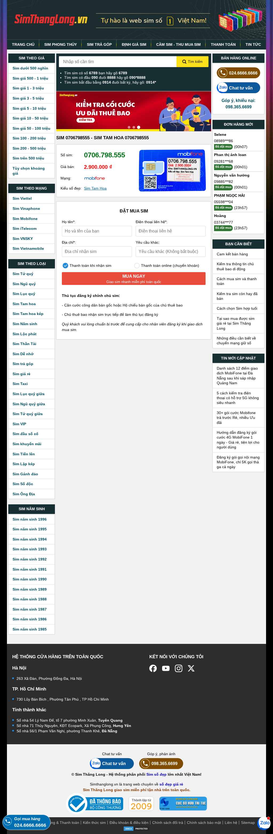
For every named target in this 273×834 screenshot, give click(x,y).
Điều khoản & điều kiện (129, 822)
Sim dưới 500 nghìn (30, 68)
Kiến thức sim (94, 822)
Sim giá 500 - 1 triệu (30, 78)
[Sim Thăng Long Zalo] (264, 823)
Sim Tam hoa (24, 304)
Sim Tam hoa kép (28, 314)
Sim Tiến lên (24, 454)
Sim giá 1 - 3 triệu (28, 88)
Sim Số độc (23, 484)
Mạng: (66, 178)
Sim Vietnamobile (28, 248)
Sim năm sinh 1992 (30, 559)
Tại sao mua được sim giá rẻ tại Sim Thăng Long (236, 323)
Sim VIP (19, 424)
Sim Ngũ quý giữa (29, 404)
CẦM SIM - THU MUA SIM (178, 44)
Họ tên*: (68, 222)
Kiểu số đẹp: (71, 188)
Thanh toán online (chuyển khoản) (169, 265)
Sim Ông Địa (24, 494)
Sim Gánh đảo (25, 474)
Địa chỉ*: (69, 242)
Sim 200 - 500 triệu (29, 148)
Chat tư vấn (241, 87)
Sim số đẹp (156, 774)
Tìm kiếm (195, 62)
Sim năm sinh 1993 (30, 549)
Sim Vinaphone (26, 208)
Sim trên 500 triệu (28, 158)
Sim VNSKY (23, 238)
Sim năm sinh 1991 (30, 569)
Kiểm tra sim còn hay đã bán (237, 296)
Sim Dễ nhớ (23, 354)
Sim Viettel (22, 198)
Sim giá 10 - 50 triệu (30, 118)
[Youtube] (166, 668)
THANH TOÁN (223, 44)
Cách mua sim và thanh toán (237, 281)
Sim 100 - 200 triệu (29, 138)
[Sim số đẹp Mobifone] (94, 178)
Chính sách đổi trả (167, 822)
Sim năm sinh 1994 (30, 539)
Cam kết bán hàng (232, 254)
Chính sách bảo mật (204, 822)
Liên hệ (231, 822)
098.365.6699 (164, 763)
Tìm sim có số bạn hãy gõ (95, 73)
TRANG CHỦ (23, 44)
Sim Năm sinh (25, 324)
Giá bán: (68, 167)
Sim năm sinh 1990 (30, 579)
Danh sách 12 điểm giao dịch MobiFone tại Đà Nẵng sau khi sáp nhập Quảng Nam (237, 375)
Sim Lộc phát (25, 334)
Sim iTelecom (25, 228)
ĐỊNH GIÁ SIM (134, 44)
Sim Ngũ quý (24, 284)
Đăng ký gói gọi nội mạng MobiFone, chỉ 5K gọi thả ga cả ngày (238, 462)
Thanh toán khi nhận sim (90, 265)
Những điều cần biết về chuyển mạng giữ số (236, 340)
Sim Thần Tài (24, 344)
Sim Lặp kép (24, 464)
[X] (191, 668)
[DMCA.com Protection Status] (136, 828)
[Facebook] (153, 668)
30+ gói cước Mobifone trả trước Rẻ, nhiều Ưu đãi (236, 418)
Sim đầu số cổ (25, 434)
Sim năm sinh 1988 (30, 599)
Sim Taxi (20, 384)
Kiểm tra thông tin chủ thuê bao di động (235, 266)
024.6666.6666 (243, 73)
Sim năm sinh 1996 (30, 519)
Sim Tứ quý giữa (28, 414)
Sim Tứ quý (23, 274)
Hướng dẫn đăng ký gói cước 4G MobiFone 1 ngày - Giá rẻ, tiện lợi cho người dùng (238, 439)
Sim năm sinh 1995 (30, 529)
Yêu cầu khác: (148, 242)
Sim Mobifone (25, 218)
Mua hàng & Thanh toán (58, 822)
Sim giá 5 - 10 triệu (29, 108)
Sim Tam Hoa (95, 188)
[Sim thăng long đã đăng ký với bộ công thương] (94, 804)
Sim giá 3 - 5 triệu (28, 98)
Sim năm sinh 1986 (30, 619)
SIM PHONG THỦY (60, 44)
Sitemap (248, 822)
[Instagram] (178, 668)
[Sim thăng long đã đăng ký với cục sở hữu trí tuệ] (183, 803)
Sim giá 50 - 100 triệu (31, 128)
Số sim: (67, 155)
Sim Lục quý (24, 294)
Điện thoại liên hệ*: (151, 222)
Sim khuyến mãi (27, 444)
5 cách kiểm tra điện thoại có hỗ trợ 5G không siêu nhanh (238, 398)
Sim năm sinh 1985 (30, 629)
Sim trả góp (23, 364)
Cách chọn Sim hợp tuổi (237, 308)
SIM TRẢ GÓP (99, 44)
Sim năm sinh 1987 (30, 609)
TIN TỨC (253, 44)
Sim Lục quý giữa (29, 394)
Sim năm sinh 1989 (30, 589)
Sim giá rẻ (21, 374)
